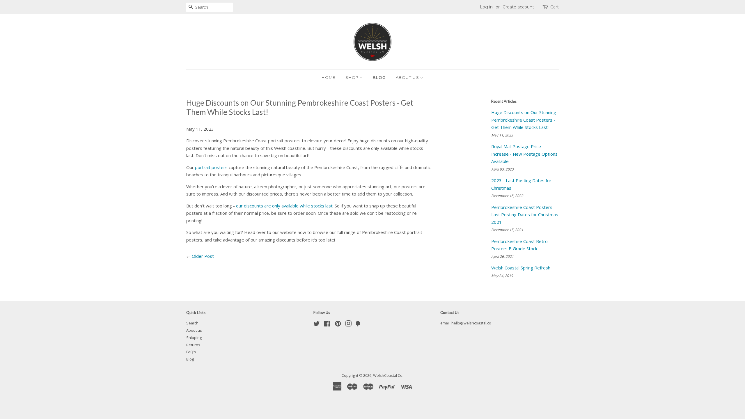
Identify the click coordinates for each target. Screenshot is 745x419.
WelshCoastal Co (387, 375)
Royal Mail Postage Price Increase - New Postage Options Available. (524, 153)
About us (408, 77)
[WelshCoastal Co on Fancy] (358, 324)
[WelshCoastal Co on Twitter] (316, 324)
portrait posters (211, 167)
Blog (379, 77)
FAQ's (191, 351)
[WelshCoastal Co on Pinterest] (338, 324)
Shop (352, 77)
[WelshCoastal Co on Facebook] (327, 324)
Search (192, 323)
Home (328, 77)
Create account (518, 7)
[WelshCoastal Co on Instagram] (348, 324)
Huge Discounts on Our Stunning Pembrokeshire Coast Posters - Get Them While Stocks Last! (523, 119)
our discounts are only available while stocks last (284, 206)
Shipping (194, 337)
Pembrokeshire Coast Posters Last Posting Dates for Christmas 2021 (524, 214)
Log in (486, 7)
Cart (554, 7)
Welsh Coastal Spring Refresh (520, 268)
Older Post (203, 256)
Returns (193, 344)
